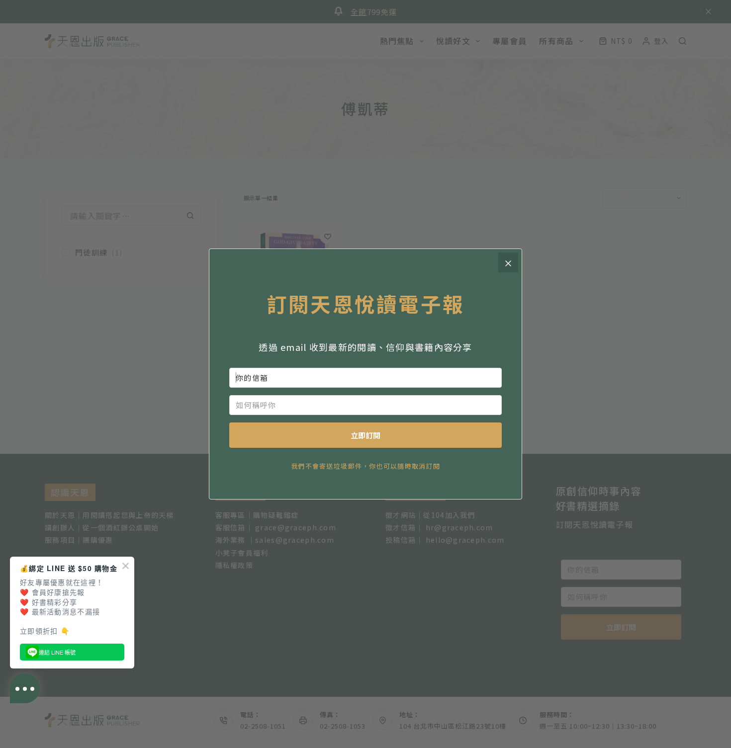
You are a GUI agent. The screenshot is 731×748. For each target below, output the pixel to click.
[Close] (508, 262)
